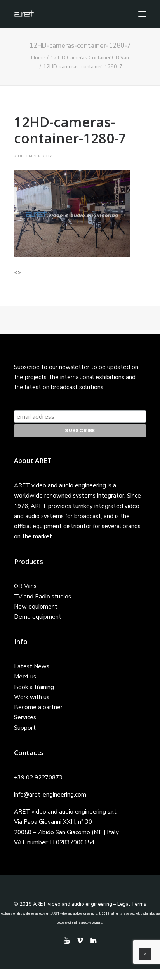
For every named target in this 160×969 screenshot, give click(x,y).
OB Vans (25, 586)
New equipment (35, 607)
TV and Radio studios (42, 596)
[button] (142, 14)
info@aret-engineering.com (50, 795)
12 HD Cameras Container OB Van (89, 57)
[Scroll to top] (145, 954)
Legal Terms (131, 904)
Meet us (25, 676)
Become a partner (38, 707)
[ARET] (24, 13)
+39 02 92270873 (38, 777)
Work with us (31, 697)
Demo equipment (37, 617)
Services (25, 717)
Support (25, 728)
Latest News (31, 666)
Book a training (34, 687)
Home (38, 57)
